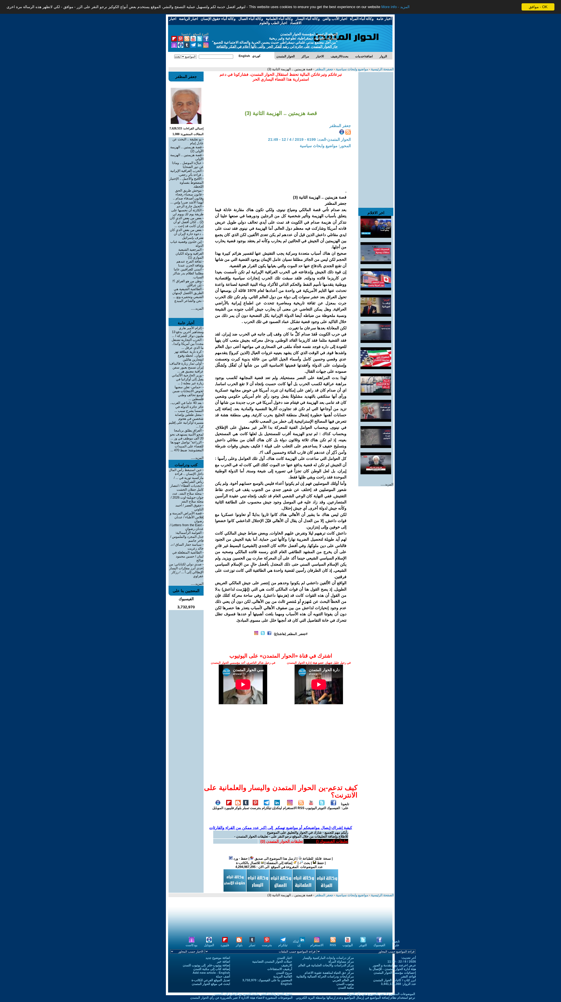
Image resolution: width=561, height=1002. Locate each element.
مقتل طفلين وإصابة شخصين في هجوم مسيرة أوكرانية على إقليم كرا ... (186, 420)
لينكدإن (277, 808)
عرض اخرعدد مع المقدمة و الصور (394, 965)
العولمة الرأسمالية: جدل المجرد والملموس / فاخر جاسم (187, 536)
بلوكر (237, 808)
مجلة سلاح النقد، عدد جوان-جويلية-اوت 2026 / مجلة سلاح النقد (187, 497)
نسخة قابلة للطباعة (316, 858)
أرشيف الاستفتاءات (279, 969)
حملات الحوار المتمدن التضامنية (272, 961)
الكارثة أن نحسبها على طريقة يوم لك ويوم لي (187, 212)
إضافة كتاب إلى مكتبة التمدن (211, 969)
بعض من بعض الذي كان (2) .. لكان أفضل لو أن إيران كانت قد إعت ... (187, 222)
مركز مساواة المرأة (341, 961)
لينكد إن (296, 943)
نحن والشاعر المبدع (188, 301)
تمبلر (245, 808)
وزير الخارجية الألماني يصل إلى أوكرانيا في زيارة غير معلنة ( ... (188, 379)
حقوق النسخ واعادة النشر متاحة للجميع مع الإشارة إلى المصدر (253, 994)
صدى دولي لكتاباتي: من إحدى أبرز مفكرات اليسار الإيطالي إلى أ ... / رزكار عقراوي (186, 570)
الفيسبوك (333, 808)
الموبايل (217, 808)
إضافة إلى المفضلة (279, 863)
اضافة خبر (223, 961)
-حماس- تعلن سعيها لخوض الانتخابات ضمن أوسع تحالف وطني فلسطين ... (188, 393)
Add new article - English (211, 972)
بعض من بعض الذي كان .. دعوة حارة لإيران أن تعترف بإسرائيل (187, 234)
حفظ (320, 863)
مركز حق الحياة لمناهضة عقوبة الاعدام (329, 972)
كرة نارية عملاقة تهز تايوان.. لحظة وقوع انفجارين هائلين (189, 355)
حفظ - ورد (240, 858)
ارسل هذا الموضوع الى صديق (275, 858)
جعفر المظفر (323, 69)
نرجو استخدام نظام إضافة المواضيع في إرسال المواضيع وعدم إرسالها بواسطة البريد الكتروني (355, 997)
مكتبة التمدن (346, 987)
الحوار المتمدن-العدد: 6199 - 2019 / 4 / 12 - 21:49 (309, 139)
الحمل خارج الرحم (189, 206)
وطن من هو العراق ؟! (187, 281)
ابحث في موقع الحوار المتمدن (211, 984)
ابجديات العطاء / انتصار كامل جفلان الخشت (187, 487)
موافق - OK (538, 7)
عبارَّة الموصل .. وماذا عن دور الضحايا (188, 165)
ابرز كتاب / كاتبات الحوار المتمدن (394, 980)
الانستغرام (290, 808)
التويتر (322, 808)
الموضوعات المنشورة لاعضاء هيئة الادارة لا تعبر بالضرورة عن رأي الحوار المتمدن (241, 997)
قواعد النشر (408, 976)
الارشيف (286, 965)
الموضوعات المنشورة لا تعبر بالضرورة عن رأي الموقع (381, 994)
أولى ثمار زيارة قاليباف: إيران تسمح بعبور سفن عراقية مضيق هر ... (186, 367)
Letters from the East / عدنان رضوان (187, 527)
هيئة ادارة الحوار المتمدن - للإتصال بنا (392, 969)
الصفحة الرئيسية (382, 69)
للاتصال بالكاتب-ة (248, 863)
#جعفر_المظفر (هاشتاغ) (290, 634)
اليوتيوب (311, 808)
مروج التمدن (284, 972)
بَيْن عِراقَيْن (194, 285)
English (286, 984)
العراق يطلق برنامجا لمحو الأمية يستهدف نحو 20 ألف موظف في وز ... (187, 434)
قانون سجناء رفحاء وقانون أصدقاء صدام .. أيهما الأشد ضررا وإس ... (187, 198)
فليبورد (229, 808)
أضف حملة (223, 976)
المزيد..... (387, 484)
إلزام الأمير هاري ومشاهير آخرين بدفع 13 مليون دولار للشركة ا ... (188, 332)
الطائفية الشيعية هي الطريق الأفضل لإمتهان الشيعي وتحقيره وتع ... (188, 293)
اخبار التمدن (284, 958)
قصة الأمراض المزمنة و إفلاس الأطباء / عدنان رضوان (187, 517)
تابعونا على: (345, 806)
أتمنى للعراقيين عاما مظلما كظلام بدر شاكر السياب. (188, 273)
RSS (301, 808)
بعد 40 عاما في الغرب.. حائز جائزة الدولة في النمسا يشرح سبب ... (187, 407)
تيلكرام (266, 808)
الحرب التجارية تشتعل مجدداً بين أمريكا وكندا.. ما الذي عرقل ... (188, 343)
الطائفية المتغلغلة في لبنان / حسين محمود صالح (188, 556)
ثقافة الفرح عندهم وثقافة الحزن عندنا (190, 263)
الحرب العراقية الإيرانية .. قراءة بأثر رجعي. (187, 172)
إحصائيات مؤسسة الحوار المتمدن (395, 972)
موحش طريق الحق (188, 190)
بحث (306, 863)
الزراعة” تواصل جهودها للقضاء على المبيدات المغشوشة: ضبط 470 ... (187, 446)
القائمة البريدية (282, 976)
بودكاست (191, 945)
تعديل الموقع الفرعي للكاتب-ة (211, 980)
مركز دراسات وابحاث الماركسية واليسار (328, 958)
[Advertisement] (375, 137)
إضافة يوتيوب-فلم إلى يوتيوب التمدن (206, 965)
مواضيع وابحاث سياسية (351, 69)
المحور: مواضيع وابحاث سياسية (325, 146)
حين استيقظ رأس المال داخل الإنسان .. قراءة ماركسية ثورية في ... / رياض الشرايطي (186, 475)
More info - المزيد (395, 7)
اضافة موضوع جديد (218, 958)
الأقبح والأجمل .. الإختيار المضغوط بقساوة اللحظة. (186, 182)
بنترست (255, 808)
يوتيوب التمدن (345, 984)
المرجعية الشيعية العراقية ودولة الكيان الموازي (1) (190, 253)
